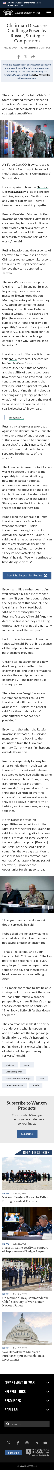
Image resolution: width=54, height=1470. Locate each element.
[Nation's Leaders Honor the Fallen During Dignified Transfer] (27, 1180)
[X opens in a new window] (8, 1443)
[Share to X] (26, 57)
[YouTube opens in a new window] (45, 1443)
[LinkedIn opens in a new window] (36, 1443)
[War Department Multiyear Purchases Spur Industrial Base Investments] (27, 1336)
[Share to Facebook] (18, 57)
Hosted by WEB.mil (27, 1466)
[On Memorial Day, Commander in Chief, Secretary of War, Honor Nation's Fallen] (27, 1282)
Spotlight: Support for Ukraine (25, 575)
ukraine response (14, 1071)
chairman (10, 1065)
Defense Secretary (14, 1085)
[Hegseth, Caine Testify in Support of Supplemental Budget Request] (27, 1230)
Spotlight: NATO (16, 417)
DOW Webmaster (41, 74)
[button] (48, 12)
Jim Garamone (31, 47)
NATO (13, 358)
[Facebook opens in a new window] (18, 1443)
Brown (27, 1065)
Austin (36, 1085)
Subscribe (27, 1133)
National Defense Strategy (18, 1078)
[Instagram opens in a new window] (27, 1443)
